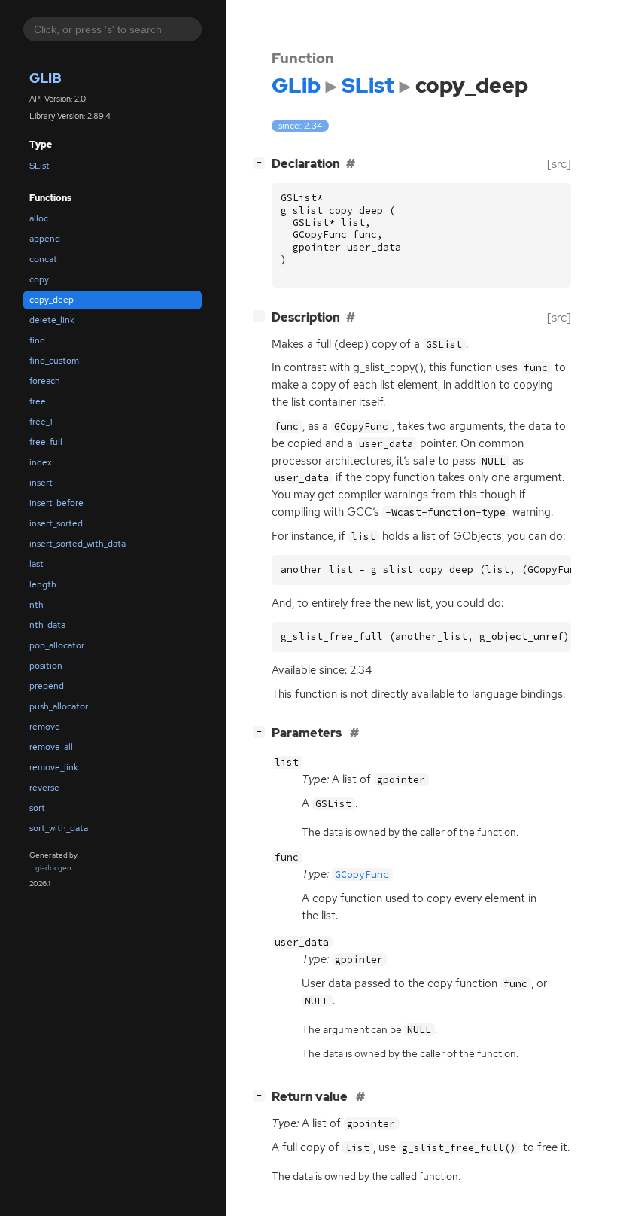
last (36, 564)
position (45, 666)
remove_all (51, 747)
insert (41, 483)
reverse (44, 788)
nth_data (47, 625)
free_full (45, 442)
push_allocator (58, 706)
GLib (45, 78)
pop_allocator (56, 645)
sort (37, 808)
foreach (44, 381)
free (37, 401)
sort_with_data (58, 828)
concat (43, 259)
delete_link (51, 320)
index (40, 462)
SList (39, 166)
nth (36, 605)
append (44, 239)
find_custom (54, 361)
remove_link (53, 767)
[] (262, 162)
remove (44, 727)
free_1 (41, 422)
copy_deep (51, 300)
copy (39, 279)
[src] (559, 164)
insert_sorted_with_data (77, 544)
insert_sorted (56, 523)
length (42, 584)
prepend (46, 686)
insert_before (56, 503)
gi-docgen (53, 868)
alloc (38, 218)
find (37, 340)
